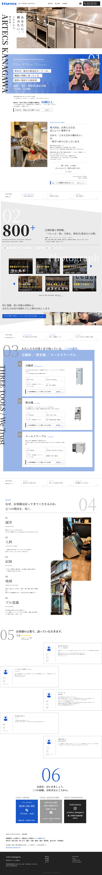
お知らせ (47, 862)
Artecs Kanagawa (13, 857)
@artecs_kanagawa (76, 862)
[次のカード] (91, 266)
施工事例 (57, 3)
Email (73, 858)
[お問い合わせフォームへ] (80, 3)
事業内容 (50, 3)
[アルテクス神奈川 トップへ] (9, 3)
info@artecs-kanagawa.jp (13, 847)
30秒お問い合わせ (76, 860)
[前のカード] (14, 283)
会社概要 (64, 3)
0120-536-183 (75, 856)
